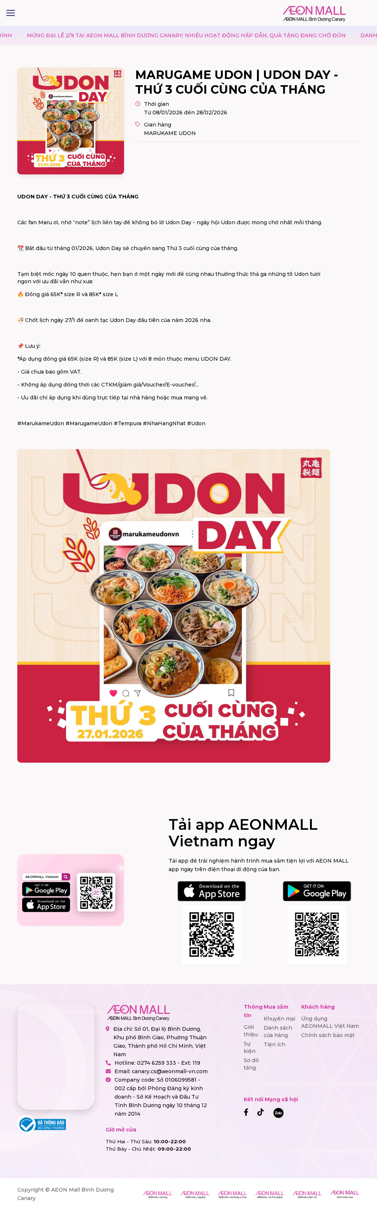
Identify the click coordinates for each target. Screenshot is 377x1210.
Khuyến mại (279, 1018)
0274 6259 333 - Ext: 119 (168, 1063)
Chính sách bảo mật (328, 1035)
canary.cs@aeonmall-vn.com (170, 1071)
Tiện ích (274, 1044)
